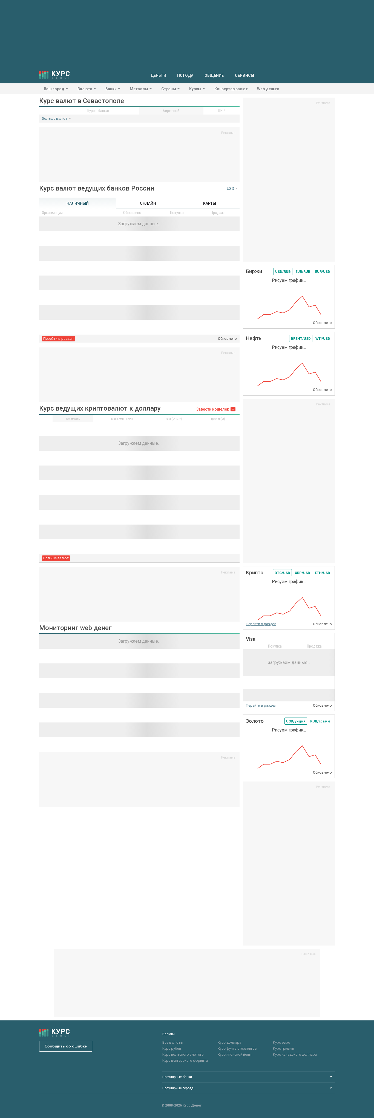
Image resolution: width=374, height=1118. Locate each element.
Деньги (158, 75)
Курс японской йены (235, 1054)
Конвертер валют (231, 89)
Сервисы (244, 75)
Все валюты (172, 1042)
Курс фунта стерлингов (237, 1048)
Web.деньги (268, 89)
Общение (214, 75)
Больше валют (54, 118)
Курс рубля (171, 1048)
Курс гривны (283, 1048)
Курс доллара (229, 1042)
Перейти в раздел (58, 338)
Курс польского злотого (183, 1054)
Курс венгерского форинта (185, 1060)
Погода (185, 75)
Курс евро (281, 1042)
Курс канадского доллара (295, 1054)
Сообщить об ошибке (66, 1046)
